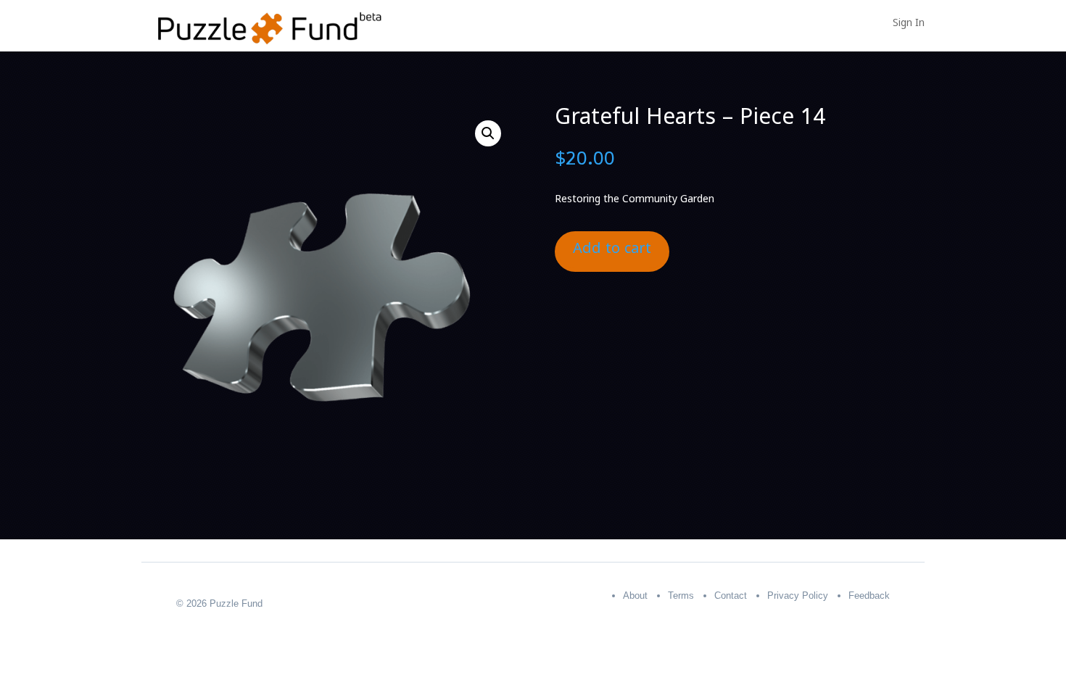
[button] (488, 133)
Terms (681, 595)
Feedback (869, 595)
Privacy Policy (797, 595)
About (635, 595)
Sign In (909, 26)
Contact (730, 595)
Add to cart (612, 251)
